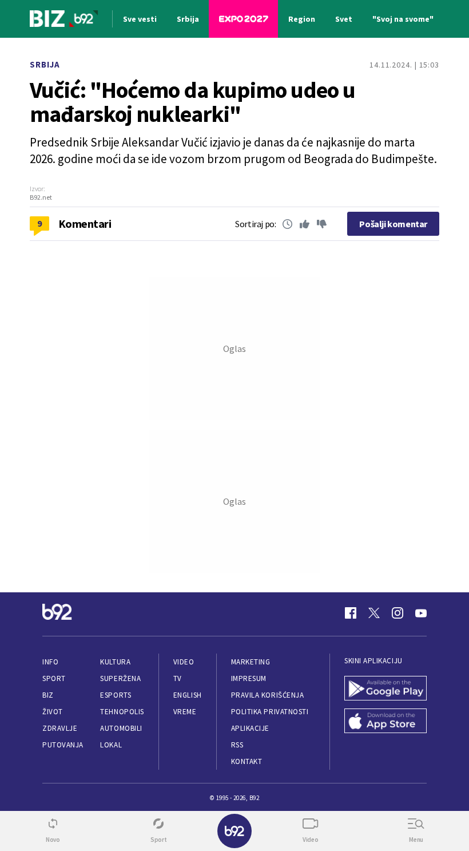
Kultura (115, 662)
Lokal (111, 745)
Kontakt (247, 761)
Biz (48, 695)
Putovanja (63, 745)
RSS (237, 745)
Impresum (249, 678)
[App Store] (385, 721)
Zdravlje (59, 728)
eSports (115, 695)
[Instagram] (397, 613)
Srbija (45, 64)
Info (50, 662)
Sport (54, 678)
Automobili (121, 728)
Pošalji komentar (393, 223)
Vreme (185, 712)
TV (177, 678)
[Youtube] (421, 613)
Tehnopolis (122, 712)
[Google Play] (385, 689)
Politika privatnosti (270, 712)
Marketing (251, 662)
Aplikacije (250, 728)
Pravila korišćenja (267, 695)
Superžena (120, 678)
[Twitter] (374, 613)
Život (52, 712)
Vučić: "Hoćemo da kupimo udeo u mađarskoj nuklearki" (192, 102)
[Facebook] (350, 613)
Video (183, 662)
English (187, 695)
